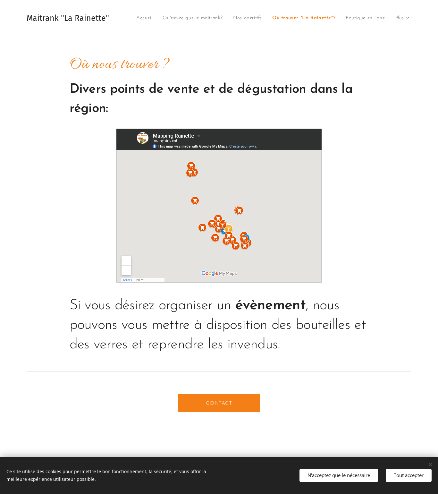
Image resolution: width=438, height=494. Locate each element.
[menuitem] (146, 18)
